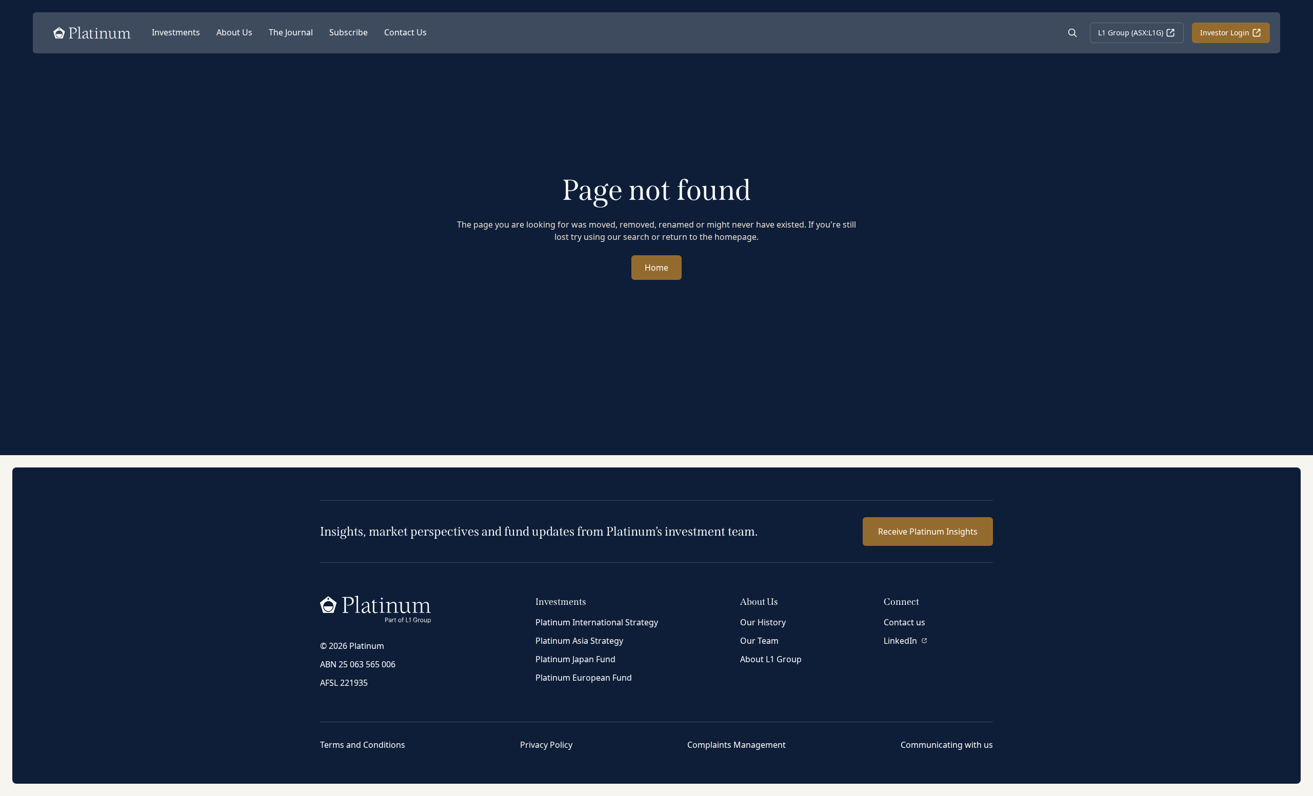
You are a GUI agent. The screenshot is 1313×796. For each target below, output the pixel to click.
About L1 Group (771, 659)
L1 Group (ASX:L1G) (1130, 32)
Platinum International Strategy (596, 622)
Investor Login (1224, 32)
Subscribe (348, 32)
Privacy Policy (546, 744)
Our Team (759, 640)
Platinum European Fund (583, 677)
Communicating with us (947, 744)
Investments (176, 32)
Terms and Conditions (362, 744)
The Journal (291, 32)
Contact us (904, 622)
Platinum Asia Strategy (579, 640)
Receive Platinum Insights (928, 531)
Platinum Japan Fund (575, 659)
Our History (763, 622)
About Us (234, 32)
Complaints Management (736, 744)
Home (656, 267)
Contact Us (405, 32)
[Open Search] (1072, 33)
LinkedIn (900, 640)
